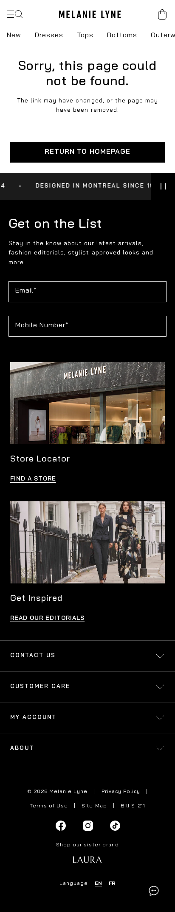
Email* (26, 290)
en (98, 883)
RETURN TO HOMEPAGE (87, 152)
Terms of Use (49, 806)
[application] (154, 891)
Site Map (94, 806)
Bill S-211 (133, 806)
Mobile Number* (42, 325)
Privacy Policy (121, 791)
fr (112, 883)
